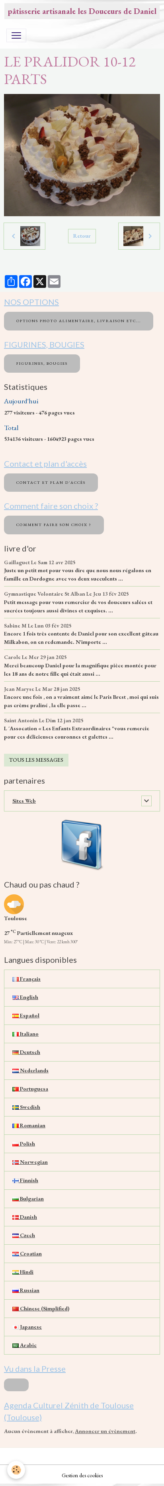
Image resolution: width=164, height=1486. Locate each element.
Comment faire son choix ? (54, 524)
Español (29, 1015)
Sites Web (24, 800)
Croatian (30, 1253)
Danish (28, 1216)
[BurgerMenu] (16, 35)
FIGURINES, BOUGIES (42, 363)
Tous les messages (36, 759)
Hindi (26, 1271)
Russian (29, 1290)
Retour (82, 235)
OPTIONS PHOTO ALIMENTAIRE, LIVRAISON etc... (78, 320)
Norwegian (33, 1161)
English (28, 997)
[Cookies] (16, 1470)
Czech (27, 1235)
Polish (27, 1143)
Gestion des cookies (82, 1475)
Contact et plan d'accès (51, 482)
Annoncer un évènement (105, 1431)
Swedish (29, 1107)
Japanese (30, 1326)
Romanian (32, 1125)
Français (30, 978)
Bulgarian (31, 1198)
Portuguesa (33, 1088)
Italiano (29, 1033)
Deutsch (29, 1052)
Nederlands (34, 1070)
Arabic (28, 1345)
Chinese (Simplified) (44, 1308)
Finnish (28, 1180)
